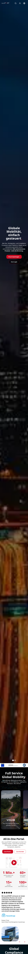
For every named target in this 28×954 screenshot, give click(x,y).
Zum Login (14, 262)
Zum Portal (7, 851)
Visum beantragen (13, 257)
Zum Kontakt (20, 851)
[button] (19, 942)
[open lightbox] (14, 863)
